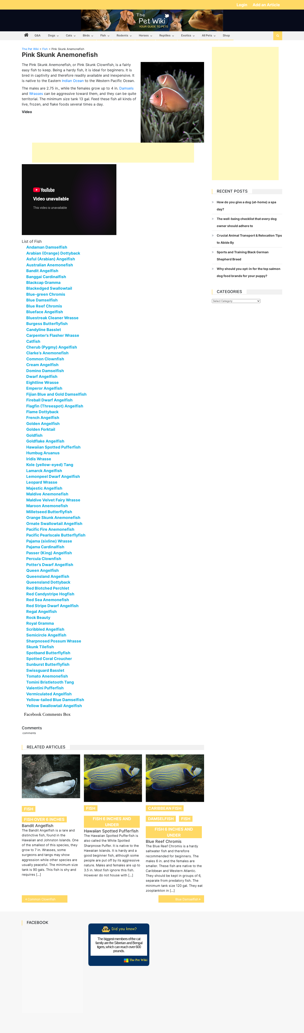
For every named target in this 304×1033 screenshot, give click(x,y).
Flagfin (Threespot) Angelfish (54, 406)
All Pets (207, 35)
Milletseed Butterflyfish (49, 511)
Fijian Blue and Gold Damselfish (56, 394)
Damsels (126, 88)
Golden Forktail (40, 429)
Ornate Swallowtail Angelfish (54, 523)
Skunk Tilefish (40, 646)
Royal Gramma (40, 623)
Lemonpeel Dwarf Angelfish (53, 476)
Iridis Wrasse (38, 459)
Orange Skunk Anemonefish (53, 517)
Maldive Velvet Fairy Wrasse (53, 500)
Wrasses (36, 93)
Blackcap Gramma (43, 282)
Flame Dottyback (42, 411)
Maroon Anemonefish (47, 505)
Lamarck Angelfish (44, 470)
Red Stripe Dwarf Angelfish (52, 605)
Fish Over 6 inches (44, 819)
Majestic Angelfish (44, 488)
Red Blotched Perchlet (47, 588)
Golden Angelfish (43, 423)
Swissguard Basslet (45, 670)
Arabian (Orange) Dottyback (53, 253)
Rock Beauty (38, 617)
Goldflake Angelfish (45, 441)
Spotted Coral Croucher (49, 658)
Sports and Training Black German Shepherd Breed (243, 255)
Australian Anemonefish (49, 265)
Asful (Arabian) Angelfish (50, 259)
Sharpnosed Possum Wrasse (53, 641)
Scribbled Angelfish (45, 629)
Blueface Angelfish (44, 311)
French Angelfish (42, 417)
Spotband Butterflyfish (48, 652)
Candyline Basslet (43, 329)
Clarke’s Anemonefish (47, 353)
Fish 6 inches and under (112, 821)
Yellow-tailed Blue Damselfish (55, 699)
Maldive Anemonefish (47, 494)
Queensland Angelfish (47, 576)
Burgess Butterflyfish (47, 323)
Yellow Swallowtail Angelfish (54, 705)
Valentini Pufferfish (45, 688)
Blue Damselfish (42, 300)
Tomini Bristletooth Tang (50, 682)
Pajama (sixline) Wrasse (49, 541)
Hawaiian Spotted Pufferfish (53, 447)
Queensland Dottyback (48, 582)
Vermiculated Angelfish (49, 694)
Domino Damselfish (45, 370)
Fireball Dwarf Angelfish (49, 400)
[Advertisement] (113, 153)
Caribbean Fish (164, 808)
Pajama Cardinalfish (45, 546)
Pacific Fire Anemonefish (50, 529)
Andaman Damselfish (46, 247)
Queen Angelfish (42, 570)
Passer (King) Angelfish (49, 552)
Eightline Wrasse (42, 382)
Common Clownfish (45, 359)
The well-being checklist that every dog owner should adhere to (247, 222)
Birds (86, 35)
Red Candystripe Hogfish (50, 594)
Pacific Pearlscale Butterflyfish (55, 535)
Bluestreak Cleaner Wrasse (52, 317)
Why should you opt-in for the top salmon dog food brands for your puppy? (248, 272)
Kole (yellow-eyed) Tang (49, 464)
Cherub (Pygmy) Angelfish (51, 347)
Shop (226, 35)
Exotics (186, 35)
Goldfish (34, 435)
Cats (69, 35)
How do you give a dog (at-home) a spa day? (246, 205)
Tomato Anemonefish (47, 676)
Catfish (33, 341)
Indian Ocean (73, 80)
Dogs (51, 35)
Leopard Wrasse (41, 482)
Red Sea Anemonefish (47, 599)
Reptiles (164, 35)
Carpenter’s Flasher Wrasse (52, 335)
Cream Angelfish (42, 364)
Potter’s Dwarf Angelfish (49, 564)
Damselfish (161, 818)
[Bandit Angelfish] (51, 776)
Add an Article (266, 4)
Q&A (37, 35)
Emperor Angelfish (44, 388)
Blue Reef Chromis (44, 306)
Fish (103, 35)
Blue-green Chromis (45, 294)
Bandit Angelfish (42, 270)
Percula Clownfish (43, 558)
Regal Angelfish (41, 611)
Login (242, 4)
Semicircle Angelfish (46, 635)
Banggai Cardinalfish (46, 276)
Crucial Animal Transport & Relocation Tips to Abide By (249, 238)
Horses (144, 35)
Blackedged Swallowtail (49, 288)
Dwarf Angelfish (41, 376)
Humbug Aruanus (43, 453)
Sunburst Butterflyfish (47, 664)
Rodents (122, 35)
